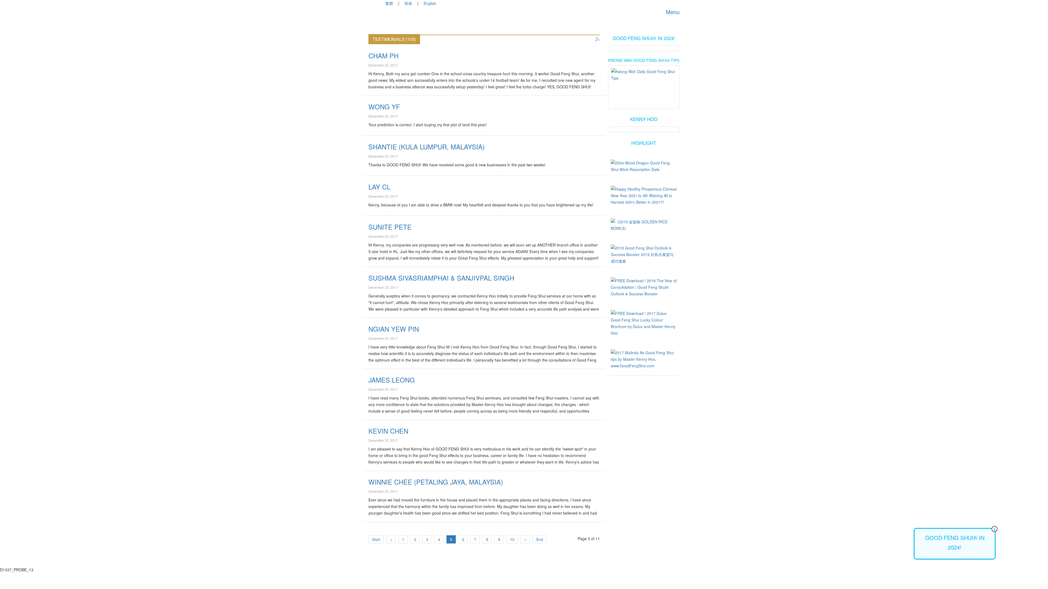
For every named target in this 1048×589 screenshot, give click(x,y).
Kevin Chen (388, 430)
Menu (672, 12)
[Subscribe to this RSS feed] (598, 39)
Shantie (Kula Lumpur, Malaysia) (426, 146)
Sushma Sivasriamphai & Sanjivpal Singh (441, 278)
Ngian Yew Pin (393, 328)
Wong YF (384, 106)
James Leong (391, 379)
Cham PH (383, 55)
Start (376, 539)
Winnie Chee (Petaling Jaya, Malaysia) (435, 481)
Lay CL (379, 186)
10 (512, 539)
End (539, 539)
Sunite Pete (390, 227)
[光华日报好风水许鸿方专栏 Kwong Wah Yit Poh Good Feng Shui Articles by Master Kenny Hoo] (644, 82)
